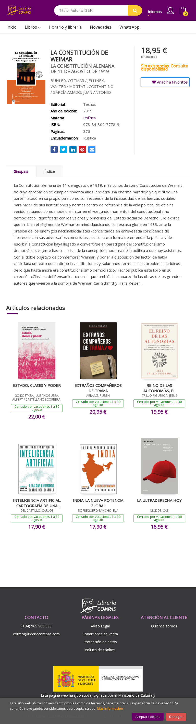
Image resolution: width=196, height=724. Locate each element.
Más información (110, 708)
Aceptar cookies (148, 716)
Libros (31, 27)
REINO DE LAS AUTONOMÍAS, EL (159, 388)
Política (89, 117)
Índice (49, 171)
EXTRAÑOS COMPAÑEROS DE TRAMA (98, 388)
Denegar (176, 716)
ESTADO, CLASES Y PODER (37, 385)
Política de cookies (100, 649)
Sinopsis (21, 171)
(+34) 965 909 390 (36, 626)
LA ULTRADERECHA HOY (159, 500)
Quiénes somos (164, 626)
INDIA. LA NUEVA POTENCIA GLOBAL (98, 503)
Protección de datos (100, 641)
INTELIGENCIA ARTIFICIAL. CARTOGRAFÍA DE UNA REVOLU (37, 503)
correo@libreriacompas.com (36, 634)
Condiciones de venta (100, 634)
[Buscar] (135, 10)
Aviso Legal (100, 626)
